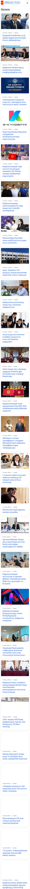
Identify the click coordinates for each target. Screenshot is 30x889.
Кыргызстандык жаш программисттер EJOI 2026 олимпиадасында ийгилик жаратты (14, 407)
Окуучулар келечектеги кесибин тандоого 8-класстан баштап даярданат (13, 338)
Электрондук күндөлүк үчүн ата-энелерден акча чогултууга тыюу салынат (14, 102)
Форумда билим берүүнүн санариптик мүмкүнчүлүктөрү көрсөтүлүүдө (14, 135)
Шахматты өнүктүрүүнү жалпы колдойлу (13, 511)
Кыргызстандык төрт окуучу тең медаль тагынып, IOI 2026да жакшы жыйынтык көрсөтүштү (12, 171)
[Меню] (27, 3)
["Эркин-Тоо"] (10, 3)
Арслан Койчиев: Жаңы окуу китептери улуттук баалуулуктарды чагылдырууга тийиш (13, 543)
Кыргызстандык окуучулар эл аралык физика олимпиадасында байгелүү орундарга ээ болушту (14, 579)
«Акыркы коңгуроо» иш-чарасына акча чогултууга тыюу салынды (14, 788)
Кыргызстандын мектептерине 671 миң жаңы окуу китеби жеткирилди (12, 207)
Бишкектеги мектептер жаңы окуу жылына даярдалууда (13, 304)
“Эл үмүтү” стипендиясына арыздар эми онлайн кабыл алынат (14, 852)
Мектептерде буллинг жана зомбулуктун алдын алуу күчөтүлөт (14, 240)
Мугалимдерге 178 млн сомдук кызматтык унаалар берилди (12, 820)
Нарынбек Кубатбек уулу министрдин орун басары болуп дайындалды (14, 37)
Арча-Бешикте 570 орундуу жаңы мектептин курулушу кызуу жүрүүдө (14, 272)
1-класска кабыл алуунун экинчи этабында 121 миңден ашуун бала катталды (14, 478)
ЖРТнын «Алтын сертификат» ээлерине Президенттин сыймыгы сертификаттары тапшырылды (13, 443)
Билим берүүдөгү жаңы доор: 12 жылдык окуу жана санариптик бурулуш (14, 756)
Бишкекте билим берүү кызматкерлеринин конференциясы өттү (13, 69)
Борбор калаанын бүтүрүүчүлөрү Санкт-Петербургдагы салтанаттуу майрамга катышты (13, 616)
